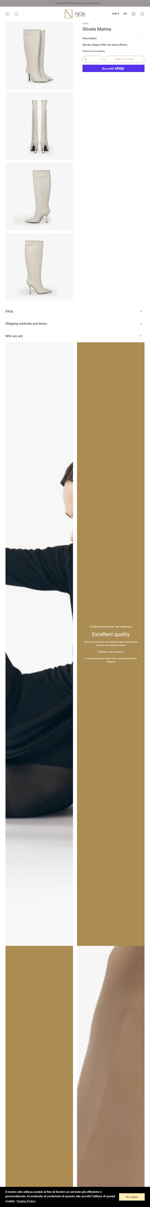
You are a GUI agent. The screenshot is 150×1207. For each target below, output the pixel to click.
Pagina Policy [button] (26, 1201)
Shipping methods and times (26, 323)
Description (89, 38)
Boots (85, 23)
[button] (16, 14)
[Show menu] (7, 14)
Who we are (14, 336)
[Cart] (142, 14)
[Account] (133, 14)
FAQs (9, 311)
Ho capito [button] (132, 1196)
